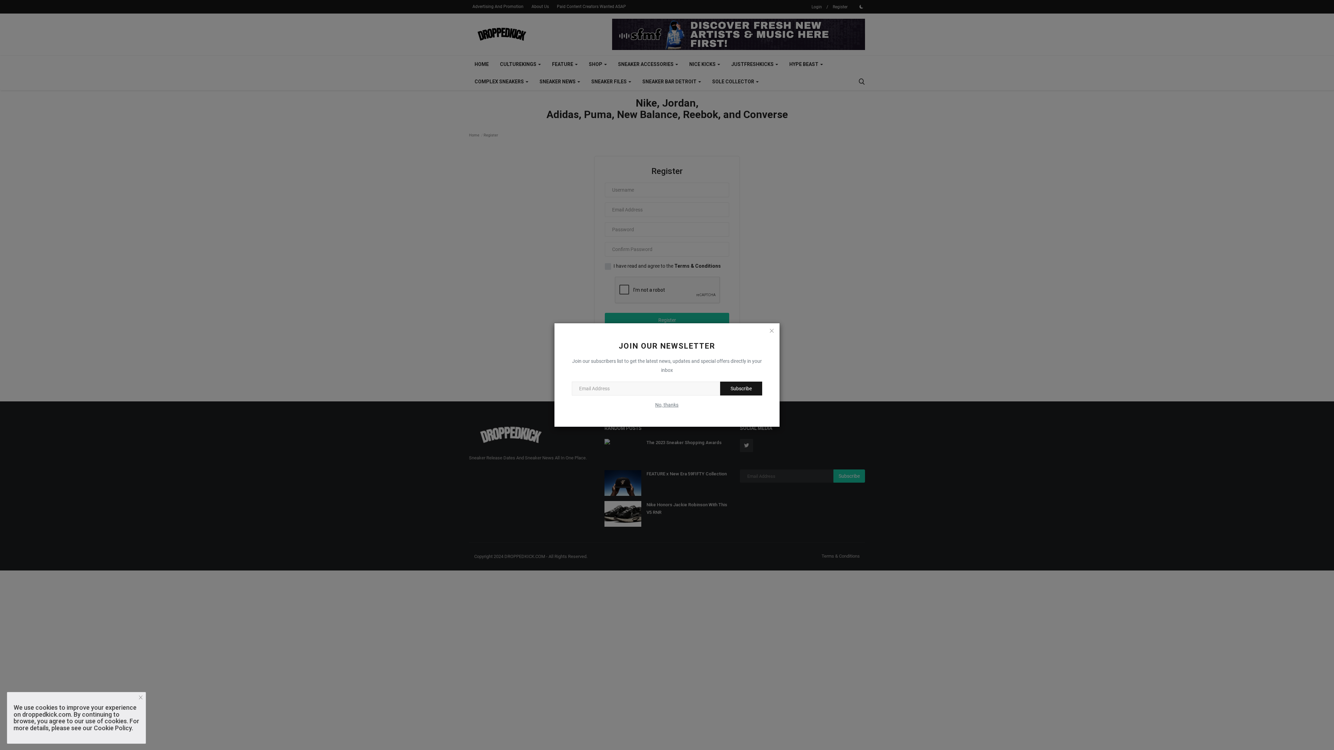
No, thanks (666, 405)
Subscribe (741, 388)
